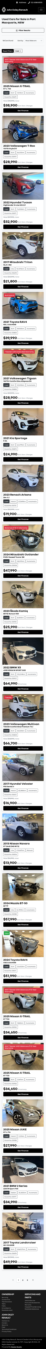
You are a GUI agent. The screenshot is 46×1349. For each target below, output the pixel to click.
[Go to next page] (33, 1280)
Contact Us (5, 1321)
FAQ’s (4, 1306)
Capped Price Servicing (33, 1307)
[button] (41, 9)
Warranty (28, 1305)
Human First (6, 1299)
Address (22, 2)
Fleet (3, 1327)
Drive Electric (6, 1308)
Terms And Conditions (9, 1329)
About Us (5, 1325)
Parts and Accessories (32, 1302)
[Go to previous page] (13, 1280)
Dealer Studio (16, 1347)
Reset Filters (8, 51)
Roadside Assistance (32, 1309)
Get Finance (23, 110)
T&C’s (4, 1304)
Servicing (5, 1297)
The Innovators (7, 1302)
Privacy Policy (6, 1331)
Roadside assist (7, 1310)
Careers (4, 1323)
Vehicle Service (30, 1300)
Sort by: (20, 40)
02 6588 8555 (36, 2)
